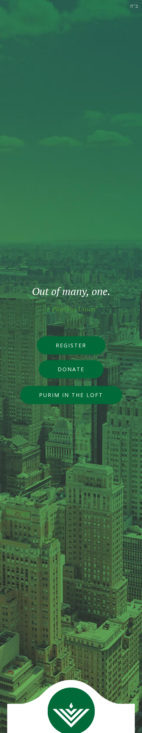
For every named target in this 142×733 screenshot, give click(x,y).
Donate (71, 369)
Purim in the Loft (71, 395)
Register (71, 345)
